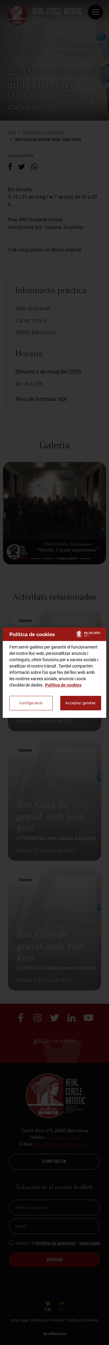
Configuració (31, 703)
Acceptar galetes (80, 703)
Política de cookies (63, 685)
